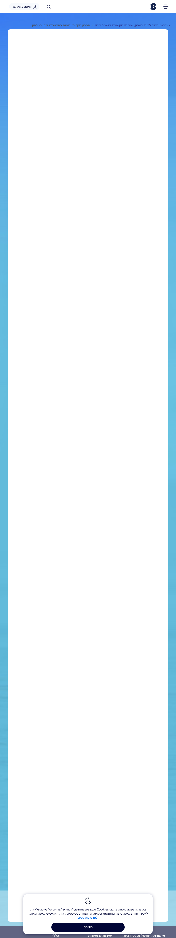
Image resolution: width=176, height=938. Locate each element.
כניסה (22, 7)
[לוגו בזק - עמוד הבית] (153, 6)
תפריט (165, 7)
